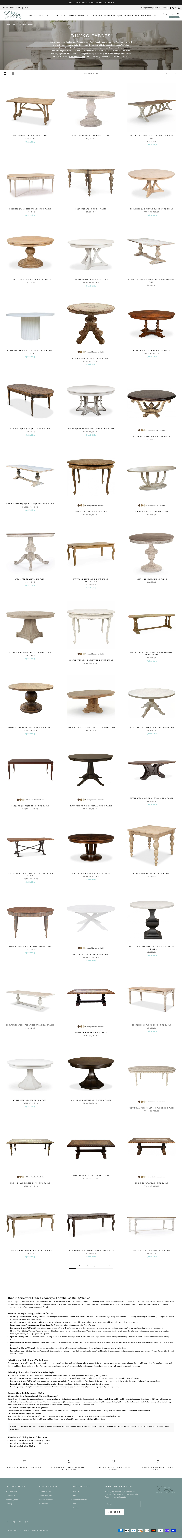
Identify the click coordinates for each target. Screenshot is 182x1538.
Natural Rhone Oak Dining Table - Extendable (91, 580)
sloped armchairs (58, 1386)
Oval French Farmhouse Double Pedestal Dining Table (152, 653)
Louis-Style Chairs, (58, 1378)
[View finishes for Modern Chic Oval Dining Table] (151, 505)
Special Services (46, 1499)
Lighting (59, 15)
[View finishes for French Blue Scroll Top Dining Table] (30, 1177)
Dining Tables (26, 24)
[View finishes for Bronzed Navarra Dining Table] (151, 1177)
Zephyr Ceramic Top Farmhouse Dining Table (30, 504)
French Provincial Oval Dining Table (30, 429)
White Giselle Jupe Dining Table (30, 1100)
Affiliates (174, 17)
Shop (15, 24)
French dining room (77, 56)
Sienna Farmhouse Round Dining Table (30, 279)
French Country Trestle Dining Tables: (27, 1322)
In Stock (128, 15)
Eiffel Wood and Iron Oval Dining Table (151, 798)
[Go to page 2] (109, 1266)
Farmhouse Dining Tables (21, 1328)
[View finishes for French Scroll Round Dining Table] (91, 352)
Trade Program (45, 1495)
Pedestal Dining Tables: (20, 1342)
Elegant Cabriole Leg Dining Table (30, 806)
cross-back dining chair (117, 1381)
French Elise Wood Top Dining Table (151, 1025)
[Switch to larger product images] (5, 73)
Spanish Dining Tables (20, 1336)
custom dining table (89, 1419)
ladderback (46, 1381)
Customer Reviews (79, 1499)
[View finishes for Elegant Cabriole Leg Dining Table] (30, 799)
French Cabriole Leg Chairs (78, 1378)
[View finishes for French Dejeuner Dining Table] (91, 505)
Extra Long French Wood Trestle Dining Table (152, 136)
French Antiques (113, 15)
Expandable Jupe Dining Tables (24, 1351)
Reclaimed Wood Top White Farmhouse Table (30, 1025)
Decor (71, 15)
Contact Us (10, 1495)
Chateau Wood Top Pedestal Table (90, 135)
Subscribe (114, 1512)
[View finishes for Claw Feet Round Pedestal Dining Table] (91, 799)
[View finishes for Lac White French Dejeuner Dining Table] (91, 654)
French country (101, 42)
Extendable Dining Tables (21, 1348)
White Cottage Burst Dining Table (91, 954)
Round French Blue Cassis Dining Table (30, 946)
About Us (75, 1491)
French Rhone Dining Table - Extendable (30, 1250)
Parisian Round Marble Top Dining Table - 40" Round (151, 947)
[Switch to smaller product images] (9, 73)
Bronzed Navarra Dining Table (151, 1183)
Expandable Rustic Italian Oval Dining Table (91, 727)
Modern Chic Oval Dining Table (152, 512)
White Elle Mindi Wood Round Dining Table (30, 350)
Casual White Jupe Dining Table (91, 279)
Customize (43, 1503)
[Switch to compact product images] (13, 73)
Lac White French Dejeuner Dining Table (91, 660)
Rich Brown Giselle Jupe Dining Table (91, 1100)
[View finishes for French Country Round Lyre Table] (151, 430)
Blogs (73, 1503)
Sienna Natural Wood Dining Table (152, 873)
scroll (63, 1384)
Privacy (9, 1503)
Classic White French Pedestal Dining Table (152, 727)
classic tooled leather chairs (97, 1384)
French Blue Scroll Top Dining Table (30, 1183)
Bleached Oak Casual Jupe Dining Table (151, 209)
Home (8, 24)
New (137, 15)
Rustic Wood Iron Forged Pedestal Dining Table (30, 874)
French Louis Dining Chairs (22, 1446)
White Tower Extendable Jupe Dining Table (91, 429)
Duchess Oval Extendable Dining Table (30, 209)
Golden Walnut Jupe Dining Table (151, 350)
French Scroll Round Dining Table (91, 358)
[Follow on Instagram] (173, 8)
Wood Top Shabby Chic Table (30, 579)
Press (164, 7)
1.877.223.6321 (14, 7)
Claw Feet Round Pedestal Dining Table (91, 806)
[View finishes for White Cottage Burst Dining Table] (91, 948)
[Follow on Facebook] (170, 8)
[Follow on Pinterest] (176, 8)
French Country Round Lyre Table (151, 436)
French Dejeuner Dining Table (91, 512)
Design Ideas (146, 7)
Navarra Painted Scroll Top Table (91, 1175)
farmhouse (120, 42)
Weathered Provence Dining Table (30, 135)
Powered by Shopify (38, 1530)
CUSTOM (96, 15)
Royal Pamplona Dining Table (91, 1033)
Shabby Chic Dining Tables (22, 1331)
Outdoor (83, 15)
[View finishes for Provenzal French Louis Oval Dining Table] (151, 1101)
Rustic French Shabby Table (152, 579)
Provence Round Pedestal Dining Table (30, 652)
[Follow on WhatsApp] (179, 8)
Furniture (44, 15)
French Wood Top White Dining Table (152, 1250)
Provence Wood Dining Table (91, 209)
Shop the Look (149, 15)
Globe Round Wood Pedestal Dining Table (30, 727)
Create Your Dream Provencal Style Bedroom (91, 2)
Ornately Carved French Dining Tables (27, 1316)
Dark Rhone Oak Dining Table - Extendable (91, 1250)
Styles (31, 15)
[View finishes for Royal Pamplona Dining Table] (91, 1026)
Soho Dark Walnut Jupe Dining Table (91, 873)
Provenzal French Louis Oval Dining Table (152, 1108)
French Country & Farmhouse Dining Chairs (30, 1440)
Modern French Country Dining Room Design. (76, 1325)
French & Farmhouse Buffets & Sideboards (29, 1443)
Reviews (156, 7)
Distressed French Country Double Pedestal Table (152, 280)
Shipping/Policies (13, 1499)
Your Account (11, 1491)
